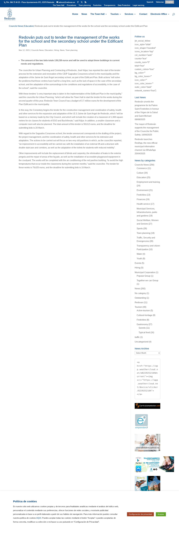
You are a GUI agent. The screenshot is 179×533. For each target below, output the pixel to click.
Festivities (97, 5)
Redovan (139, 302)
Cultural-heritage (144, 315)
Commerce (142, 168)
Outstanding (140, 298)
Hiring (56, 50)
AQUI (38, 518)
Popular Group (143, 276)
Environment (142, 190)
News (84, 14)
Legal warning (138, 5)
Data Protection (124, 5)
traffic (137, 337)
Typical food (144, 332)
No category (140, 293)
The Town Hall (58, 5)
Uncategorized (141, 342)
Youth (139, 258)
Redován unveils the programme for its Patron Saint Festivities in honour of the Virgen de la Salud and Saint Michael (147, 109)
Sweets (142, 328)
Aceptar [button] (161, 514)
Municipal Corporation (145, 272)
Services (129, 14)
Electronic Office (159, 14)
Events (138, 263)
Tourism (114, 14)
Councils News (37, 50)
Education (49, 50)
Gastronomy (142, 324)
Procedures (71, 5)
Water (139, 254)
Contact (143, 14)
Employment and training (148, 182)
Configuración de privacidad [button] (140, 514)
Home (75, 14)
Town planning (85, 5)
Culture (140, 173)
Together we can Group (147, 280)
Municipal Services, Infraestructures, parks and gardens (147, 212)
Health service (143, 204)
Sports (140, 228)
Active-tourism (143, 310)
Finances (141, 199)
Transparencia (109, 5)
